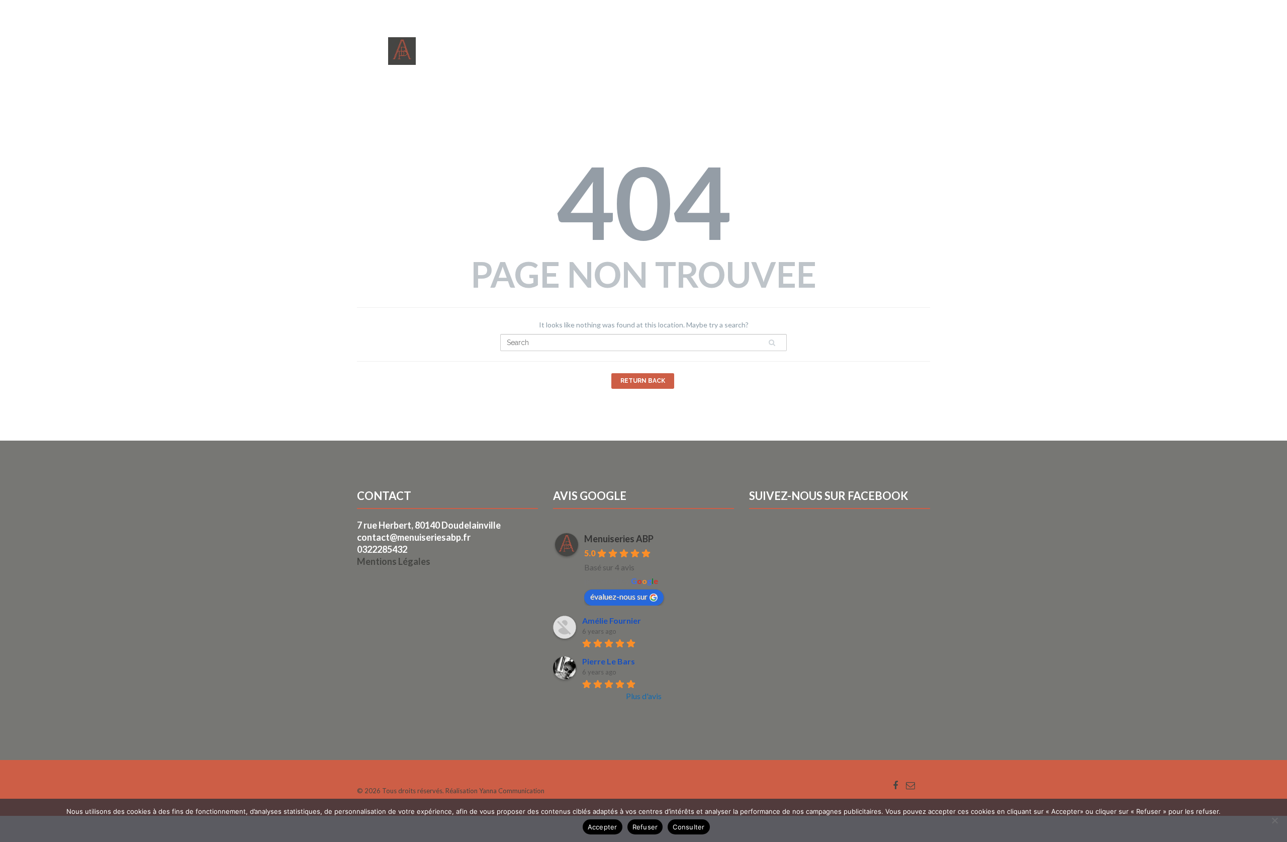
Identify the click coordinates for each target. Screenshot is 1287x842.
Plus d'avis (644, 696)
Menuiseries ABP (619, 538)
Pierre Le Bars (608, 661)
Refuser (645, 827)
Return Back (642, 380)
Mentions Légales (393, 561)
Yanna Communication (511, 791)
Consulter (688, 827)
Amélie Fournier (611, 620)
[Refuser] (1274, 820)
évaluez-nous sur (619, 596)
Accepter (602, 827)
